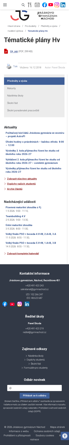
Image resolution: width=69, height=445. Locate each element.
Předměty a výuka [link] (49, 26)
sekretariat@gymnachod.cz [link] (34, 289)
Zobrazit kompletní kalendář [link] (23, 253)
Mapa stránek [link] (57, 427)
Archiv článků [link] (14, 189)
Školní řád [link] (12, 103)
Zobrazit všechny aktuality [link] (22, 178)
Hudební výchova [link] (15, 31)
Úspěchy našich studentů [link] (21, 183)
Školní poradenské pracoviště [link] (23, 110)
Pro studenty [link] (30, 26)
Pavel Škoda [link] (58, 67)
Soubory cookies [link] (45, 435)
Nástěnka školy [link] (15, 95)
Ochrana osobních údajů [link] (47, 431)
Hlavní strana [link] (14, 26)
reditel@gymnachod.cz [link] (34, 332)
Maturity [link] (11, 88)
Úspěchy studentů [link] (36, 359)
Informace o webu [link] (19, 431)
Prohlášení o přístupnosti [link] (17, 435)
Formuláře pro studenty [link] (36, 367)
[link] (65, 436)
